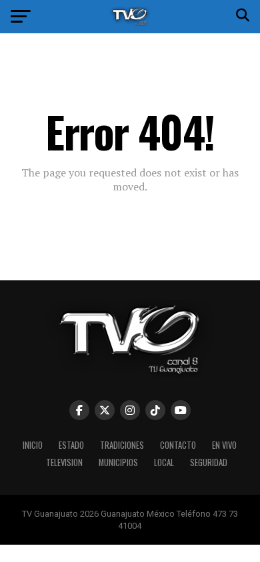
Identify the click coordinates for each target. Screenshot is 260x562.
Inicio (33, 445)
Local (164, 462)
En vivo (224, 445)
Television (64, 462)
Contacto (178, 445)
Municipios (118, 462)
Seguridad (208, 462)
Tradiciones (122, 445)
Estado (71, 445)
